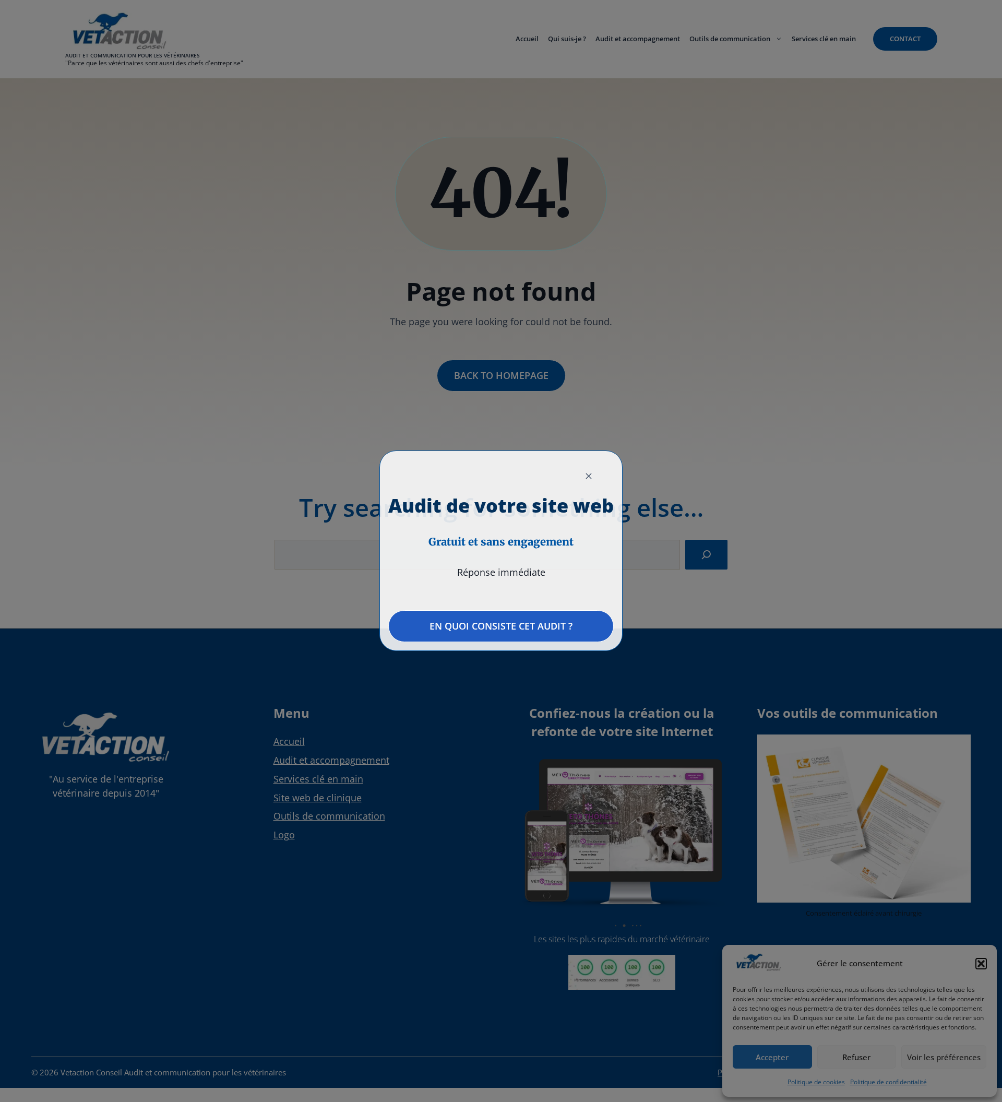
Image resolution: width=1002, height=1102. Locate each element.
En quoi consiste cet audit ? (501, 626)
